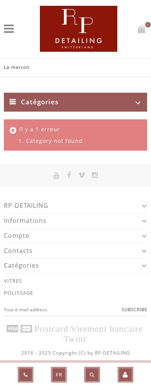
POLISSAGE (18, 292)
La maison (16, 67)
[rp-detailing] (78, 29)
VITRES (13, 280)
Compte (16, 235)
